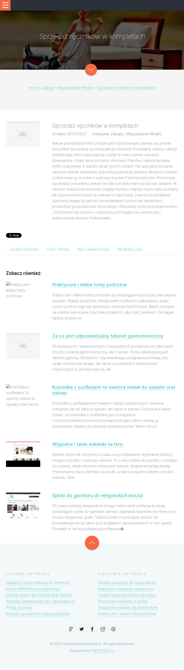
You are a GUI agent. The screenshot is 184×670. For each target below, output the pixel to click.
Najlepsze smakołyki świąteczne (125, 589)
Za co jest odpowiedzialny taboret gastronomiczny (107, 336)
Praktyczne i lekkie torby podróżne (89, 285)
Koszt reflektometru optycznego (33, 589)
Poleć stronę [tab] (58, 249)
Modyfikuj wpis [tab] (130, 249)
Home (34, 87)
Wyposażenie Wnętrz (75, 87)
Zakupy (48, 87)
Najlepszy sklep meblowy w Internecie (38, 582)
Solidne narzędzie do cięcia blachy (127, 582)
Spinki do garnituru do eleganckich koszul (97, 495)
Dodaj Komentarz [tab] (24, 249)
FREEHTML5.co (103, 650)
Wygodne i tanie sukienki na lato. (88, 444)
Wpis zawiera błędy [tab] (93, 249)
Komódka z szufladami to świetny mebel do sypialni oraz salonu (114, 390)
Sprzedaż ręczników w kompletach (126, 87)
